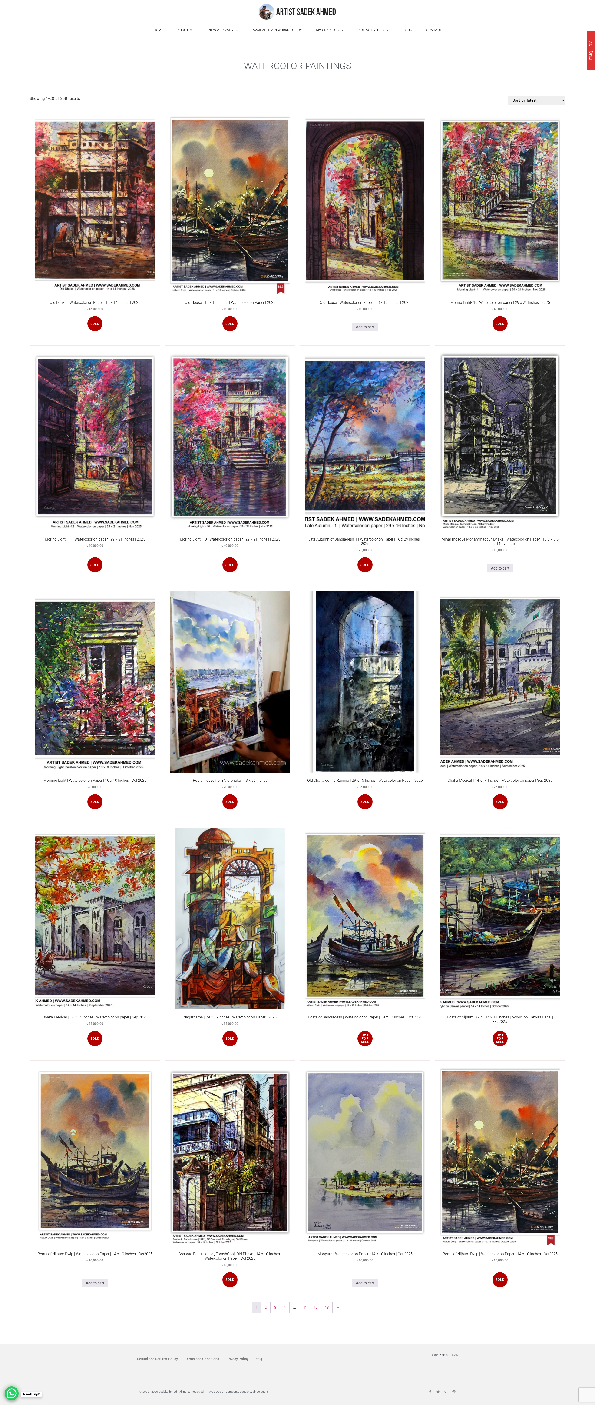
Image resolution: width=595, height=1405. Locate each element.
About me (186, 30)
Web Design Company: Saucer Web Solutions (239, 1391)
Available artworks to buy (277, 30)
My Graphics (327, 30)
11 (305, 1307)
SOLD (94, 324)
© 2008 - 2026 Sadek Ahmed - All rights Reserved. (171, 1391)
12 (316, 1307)
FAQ (259, 1359)
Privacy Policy (237, 1359)
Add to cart (365, 327)
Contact (434, 30)
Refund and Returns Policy (157, 1359)
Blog (407, 30)
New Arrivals (220, 30)
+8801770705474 (443, 1355)
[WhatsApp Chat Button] (12, 1393)
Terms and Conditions (202, 1359)
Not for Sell (365, 1038)
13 (327, 1307)
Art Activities (371, 30)
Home (158, 30)
